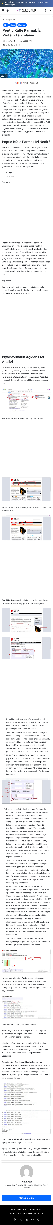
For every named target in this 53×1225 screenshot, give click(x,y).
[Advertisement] (26, 213)
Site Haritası (38, 1213)
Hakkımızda (14, 1213)
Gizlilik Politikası (26, 1213)
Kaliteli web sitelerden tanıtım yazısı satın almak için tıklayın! (24, 3)
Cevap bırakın (26, 1198)
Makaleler (22, 25)
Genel (13, 25)
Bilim (14, 20)
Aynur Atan (9, 41)
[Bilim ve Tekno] (26, 10)
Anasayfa (8, 20)
